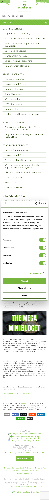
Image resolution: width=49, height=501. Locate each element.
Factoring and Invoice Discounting (22, 114)
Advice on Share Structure (18, 160)
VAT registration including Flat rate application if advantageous (22, 166)
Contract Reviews (13, 187)
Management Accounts (16, 56)
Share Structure (13, 94)
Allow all (24, 281)
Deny (24, 295)
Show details (35, 273)
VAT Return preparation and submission (25, 38)
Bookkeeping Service (15, 51)
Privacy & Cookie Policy (16, 486)
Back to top (24, 458)
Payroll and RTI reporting (17, 33)
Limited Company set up (17, 150)
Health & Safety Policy (34, 486)
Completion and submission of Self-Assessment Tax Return (22, 128)
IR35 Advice (10, 182)
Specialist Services (14, 196)
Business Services (13, 29)
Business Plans (12, 109)
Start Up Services (13, 74)
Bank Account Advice (15, 84)
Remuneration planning (17, 66)
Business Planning (14, 89)
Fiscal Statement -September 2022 (17, 394)
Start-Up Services (27, 468)
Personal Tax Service (15, 122)
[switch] (42, 248)
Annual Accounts (13, 177)
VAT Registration (13, 99)
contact (25, 403)
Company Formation (15, 79)
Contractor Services (15, 145)
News (19, 474)
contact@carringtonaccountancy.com (25, 452)
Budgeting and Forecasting (18, 61)
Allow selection (24, 288)
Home (24, 1)
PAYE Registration (13, 104)
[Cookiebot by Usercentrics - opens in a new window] (35, 204)
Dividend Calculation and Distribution (23, 172)
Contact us (27, 474)
